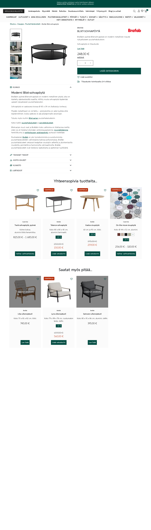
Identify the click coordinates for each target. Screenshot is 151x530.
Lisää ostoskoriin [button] (58, 254)
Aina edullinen (38, 17)
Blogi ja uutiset (115, 11)
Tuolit (83, 17)
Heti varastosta (64, 20)
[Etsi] (134, 11)
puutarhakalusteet (29, 123)
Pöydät (73, 17)
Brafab (25, 137)
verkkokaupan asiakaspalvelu (36, 133)
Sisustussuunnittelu (76, 11)
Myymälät (46, 11)
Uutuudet (23, 17)
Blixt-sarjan (33, 118)
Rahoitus (62, 11)
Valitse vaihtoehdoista (25, 254)
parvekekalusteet (46, 123)
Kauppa (20, 24)
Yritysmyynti (101, 11)
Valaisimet (139, 17)
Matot (128, 17)
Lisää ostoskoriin (109, 71)
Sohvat (92, 17)
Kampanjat (11, 17)
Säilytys (102, 17)
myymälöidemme (61, 130)
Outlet (91, 20)
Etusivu (13, 24)
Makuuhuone (115, 17)
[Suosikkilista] (142, 11)
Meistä (54, 11)
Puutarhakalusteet (57, 17)
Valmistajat (90, 11)
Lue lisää (80, 49)
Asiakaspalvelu (34, 11)
